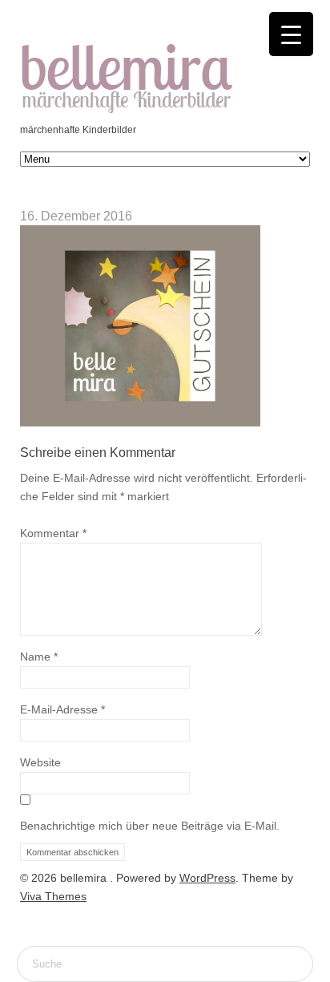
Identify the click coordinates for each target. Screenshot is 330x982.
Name (39, 656)
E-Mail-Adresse (62, 709)
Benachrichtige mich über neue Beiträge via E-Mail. (150, 825)
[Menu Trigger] (291, 34)
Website (40, 762)
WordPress (207, 877)
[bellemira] (127, 111)
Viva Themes (53, 896)
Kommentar (53, 533)
